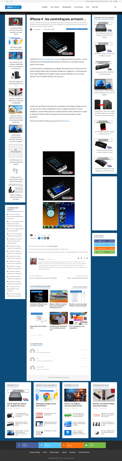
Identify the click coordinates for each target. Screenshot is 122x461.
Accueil (6, 1)
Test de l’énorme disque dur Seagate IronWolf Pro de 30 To (104, 133)
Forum (87, 7)
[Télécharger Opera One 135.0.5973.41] (39, 415)
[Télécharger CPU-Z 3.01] (39, 432)
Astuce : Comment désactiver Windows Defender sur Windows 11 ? (79, 433)
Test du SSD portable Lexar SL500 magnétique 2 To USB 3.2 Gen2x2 (104, 169)
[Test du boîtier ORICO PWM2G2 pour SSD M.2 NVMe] (10, 424)
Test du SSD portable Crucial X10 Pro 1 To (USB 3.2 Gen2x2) (104, 54)
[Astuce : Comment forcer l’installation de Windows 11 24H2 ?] (67, 424)
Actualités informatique (71, 29)
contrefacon (43, 235)
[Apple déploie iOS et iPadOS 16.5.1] (39, 318)
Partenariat (73, 452)
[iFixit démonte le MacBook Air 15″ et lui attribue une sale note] (59, 318)
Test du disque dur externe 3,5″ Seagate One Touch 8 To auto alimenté (104, 35)
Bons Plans (95, 7)
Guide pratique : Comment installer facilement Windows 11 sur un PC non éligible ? (104, 92)
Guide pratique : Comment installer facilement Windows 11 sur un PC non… (22, 433)
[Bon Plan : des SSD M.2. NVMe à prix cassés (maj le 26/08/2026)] (104, 395)
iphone (49, 235)
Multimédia (84, 29)
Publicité (64, 452)
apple (35, 235)
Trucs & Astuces (78, 7)
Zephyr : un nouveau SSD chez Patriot (77, 278)
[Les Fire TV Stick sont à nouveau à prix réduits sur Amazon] (96, 424)
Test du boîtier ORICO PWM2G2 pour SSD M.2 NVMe (104, 73)
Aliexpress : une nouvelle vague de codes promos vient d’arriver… (107, 415)
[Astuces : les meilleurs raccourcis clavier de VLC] (75, 395)
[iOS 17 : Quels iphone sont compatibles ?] (78, 318)
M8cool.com (65, 121)
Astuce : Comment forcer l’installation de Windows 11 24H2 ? (79, 423)
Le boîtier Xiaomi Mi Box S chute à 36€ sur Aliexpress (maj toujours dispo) (15, 223)
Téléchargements (66, 7)
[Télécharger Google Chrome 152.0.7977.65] (47, 395)
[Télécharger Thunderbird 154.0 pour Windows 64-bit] (39, 424)
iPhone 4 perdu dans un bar (48, 59)
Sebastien (11, 239)
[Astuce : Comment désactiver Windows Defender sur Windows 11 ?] (67, 432)
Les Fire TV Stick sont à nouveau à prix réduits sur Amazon (14, 241)
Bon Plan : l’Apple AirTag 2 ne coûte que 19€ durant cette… (108, 432)
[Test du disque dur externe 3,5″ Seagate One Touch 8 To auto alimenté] (18, 395)
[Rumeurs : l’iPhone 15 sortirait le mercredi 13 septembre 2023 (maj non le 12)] (59, 296)
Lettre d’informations (84, 452)
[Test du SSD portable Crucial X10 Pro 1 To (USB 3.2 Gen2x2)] (10, 415)
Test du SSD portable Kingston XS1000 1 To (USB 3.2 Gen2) (104, 151)
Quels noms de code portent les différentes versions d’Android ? (78, 415)
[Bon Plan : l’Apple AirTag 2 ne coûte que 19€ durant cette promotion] (96, 432)
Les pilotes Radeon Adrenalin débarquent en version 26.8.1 (15, 216)
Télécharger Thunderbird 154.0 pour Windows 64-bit (50, 423)
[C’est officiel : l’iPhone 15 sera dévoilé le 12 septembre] (39, 296)
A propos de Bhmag (35, 452)
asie (39, 235)
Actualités (44, 7)
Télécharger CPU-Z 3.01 (50, 430)
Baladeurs (79, 29)
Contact (11, 1)
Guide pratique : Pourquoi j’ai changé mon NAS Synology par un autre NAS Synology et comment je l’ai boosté (104, 113)
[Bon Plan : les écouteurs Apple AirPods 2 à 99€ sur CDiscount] (78, 296)
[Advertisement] (42, 92)
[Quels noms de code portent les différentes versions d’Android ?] (67, 415)
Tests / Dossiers (54, 7)
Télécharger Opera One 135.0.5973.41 (50, 414)
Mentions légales (54, 452)
